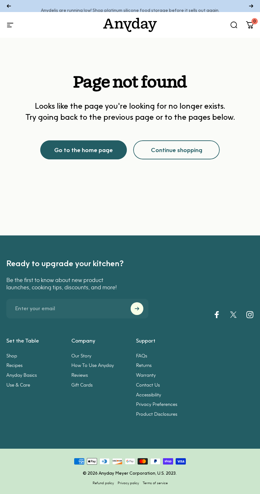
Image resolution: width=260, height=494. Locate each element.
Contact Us (148, 385)
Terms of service (155, 483)
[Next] (251, 6)
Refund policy (103, 483)
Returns (144, 365)
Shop (11, 355)
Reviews (79, 375)
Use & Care (18, 385)
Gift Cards (82, 385)
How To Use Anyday (92, 365)
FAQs (141, 355)
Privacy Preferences (156, 404)
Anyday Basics (21, 375)
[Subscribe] (137, 308)
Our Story (81, 355)
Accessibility (148, 394)
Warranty (146, 375)
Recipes (14, 365)
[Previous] (9, 6)
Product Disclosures (156, 414)
